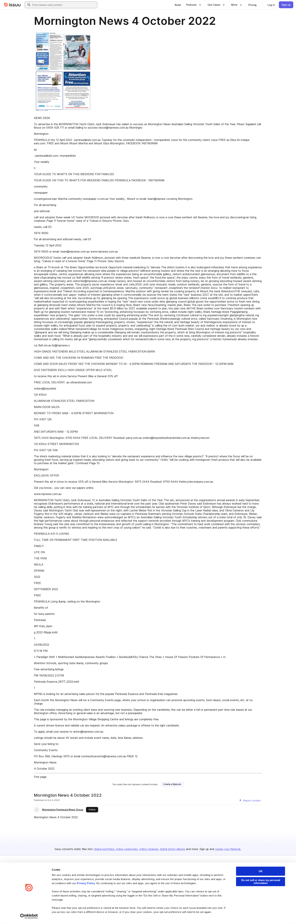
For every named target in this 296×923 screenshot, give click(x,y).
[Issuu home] (12, 5)
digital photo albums (172, 849)
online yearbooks (127, 849)
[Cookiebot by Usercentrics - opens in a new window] (29, 916)
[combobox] (64, 5)
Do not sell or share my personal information (260, 881)
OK (261, 871)
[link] (177, 4)
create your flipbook (228, 849)
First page (40, 776)
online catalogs (148, 849)
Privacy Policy (86, 883)
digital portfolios (104, 849)
